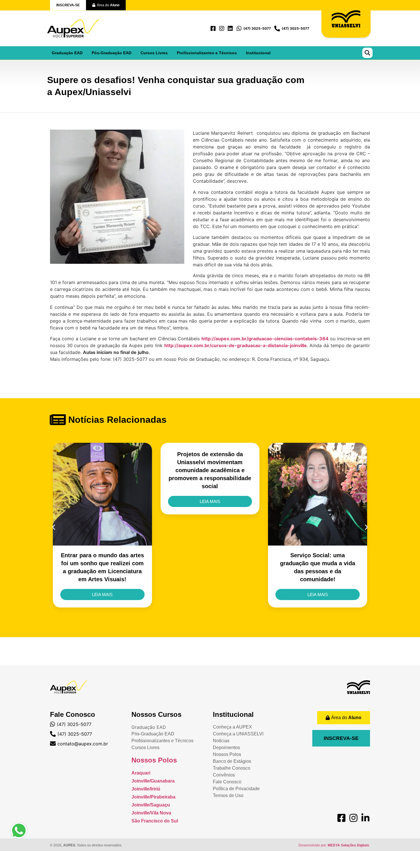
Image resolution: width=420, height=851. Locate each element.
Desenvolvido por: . (334, 845)
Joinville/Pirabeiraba (153, 796)
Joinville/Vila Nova (151, 812)
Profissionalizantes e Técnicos (207, 53)
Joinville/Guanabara (153, 780)
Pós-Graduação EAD (111, 53)
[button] (367, 53)
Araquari (140, 772)
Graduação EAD (67, 53)
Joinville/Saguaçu (150, 804)
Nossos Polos (154, 760)
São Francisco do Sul (154, 820)
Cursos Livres (154, 53)
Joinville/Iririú (145, 788)
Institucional (258, 53)
